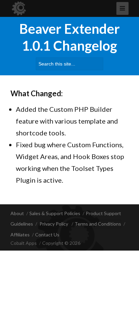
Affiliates (20, 234)
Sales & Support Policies (54, 213)
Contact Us (47, 234)
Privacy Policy (53, 224)
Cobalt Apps (23, 243)
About (17, 213)
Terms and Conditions (98, 224)
